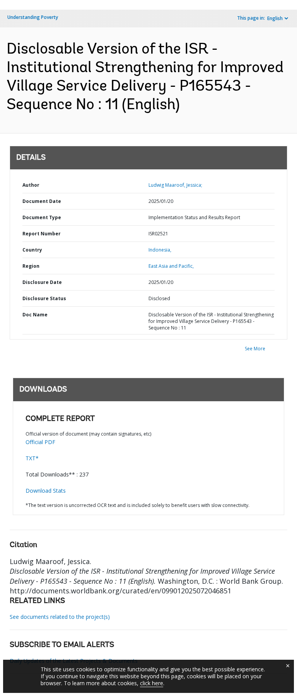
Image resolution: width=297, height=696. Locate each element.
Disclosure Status (44, 298)
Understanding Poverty (32, 17)
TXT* (32, 458)
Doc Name (35, 314)
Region (30, 266)
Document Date (41, 201)
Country (32, 250)
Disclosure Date (42, 282)
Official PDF (40, 442)
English (275, 18)
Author (30, 185)
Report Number (41, 233)
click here (151, 683)
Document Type (41, 217)
